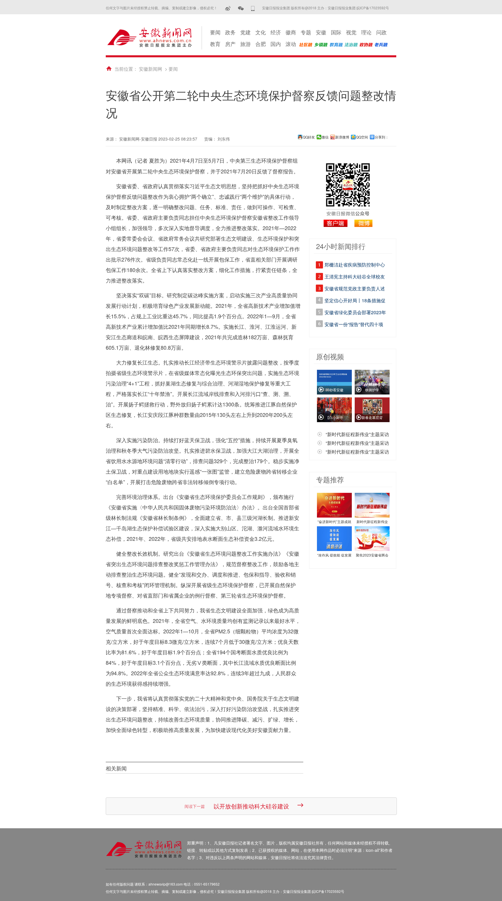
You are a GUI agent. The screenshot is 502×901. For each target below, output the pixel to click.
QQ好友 (309, 137)
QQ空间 (362, 137)
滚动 (291, 44)
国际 (336, 32)
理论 (366, 32)
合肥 (260, 44)
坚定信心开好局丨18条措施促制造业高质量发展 (355, 301)
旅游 (245, 44)
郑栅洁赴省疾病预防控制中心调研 (354, 265)
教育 (215, 44)
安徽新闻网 (150, 68)
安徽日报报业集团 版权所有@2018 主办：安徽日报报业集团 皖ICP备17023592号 (325, 8)
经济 (275, 32)
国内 (275, 44)
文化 (260, 32)
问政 (381, 32)
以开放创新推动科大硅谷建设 (251, 806)
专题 (306, 32)
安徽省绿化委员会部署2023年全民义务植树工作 (355, 313)
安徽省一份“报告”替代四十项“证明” (353, 325)
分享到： (382, 137)
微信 (325, 137)
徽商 (291, 32)
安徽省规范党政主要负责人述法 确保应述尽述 (354, 289)
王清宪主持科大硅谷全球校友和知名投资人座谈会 (354, 277)
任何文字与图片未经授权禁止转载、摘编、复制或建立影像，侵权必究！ (161, 8)
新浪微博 (342, 137)
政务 (230, 32)
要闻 (215, 32)
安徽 (321, 32)
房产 (230, 44)
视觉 (351, 32)
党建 (245, 32)
